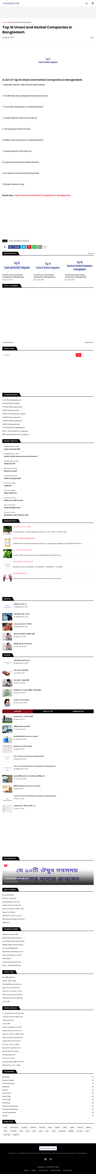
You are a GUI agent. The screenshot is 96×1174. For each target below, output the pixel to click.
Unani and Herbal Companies (19, 22)
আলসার (5, 1127)
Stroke (48, 1116)
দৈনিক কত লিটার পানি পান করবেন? (10, 1051)
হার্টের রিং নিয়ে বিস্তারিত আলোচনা (12, 508)
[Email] (39, 247)
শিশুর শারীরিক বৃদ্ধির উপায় (20, 573)
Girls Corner (48, 1093)
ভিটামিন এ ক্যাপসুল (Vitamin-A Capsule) (15, 431)
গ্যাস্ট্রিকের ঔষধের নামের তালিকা (22, 726)
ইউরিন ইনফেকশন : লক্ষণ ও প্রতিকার (11, 1065)
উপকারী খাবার (33, 1127)
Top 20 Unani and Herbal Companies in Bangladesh (13, 276)
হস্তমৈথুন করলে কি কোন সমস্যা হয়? (23, 644)
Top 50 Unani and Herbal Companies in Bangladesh (42, 195)
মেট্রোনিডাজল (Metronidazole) (12, 421)
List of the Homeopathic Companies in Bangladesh (34, 766)
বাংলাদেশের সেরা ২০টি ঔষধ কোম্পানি (23, 746)
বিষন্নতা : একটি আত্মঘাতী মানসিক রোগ (11, 965)
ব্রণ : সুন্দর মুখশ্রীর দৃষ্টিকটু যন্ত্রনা (10, 948)
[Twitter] (24, 247)
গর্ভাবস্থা (64, 1127)
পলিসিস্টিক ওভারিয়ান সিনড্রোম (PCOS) (12, 945)
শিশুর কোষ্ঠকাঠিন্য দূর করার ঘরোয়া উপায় (11, 984)
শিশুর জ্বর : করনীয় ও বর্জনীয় (9, 981)
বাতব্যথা (40, 1131)
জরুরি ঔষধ (88, 1127)
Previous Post (9, 342)
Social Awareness (48, 1112)
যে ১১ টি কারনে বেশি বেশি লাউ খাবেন (22, 550)
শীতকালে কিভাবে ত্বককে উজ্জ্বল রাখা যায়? (12, 952)
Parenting (48, 1103)
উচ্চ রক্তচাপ (24, 1127)
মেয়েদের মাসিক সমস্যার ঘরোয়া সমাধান (11, 962)
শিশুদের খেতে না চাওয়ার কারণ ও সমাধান (12, 991)
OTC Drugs (48, 1099)
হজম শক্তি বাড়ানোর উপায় (8, 1055)
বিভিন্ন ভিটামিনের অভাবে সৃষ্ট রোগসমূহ (23, 562)
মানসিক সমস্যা (62, 1131)
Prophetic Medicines (48, 1109)
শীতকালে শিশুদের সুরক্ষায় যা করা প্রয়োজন (12, 995)
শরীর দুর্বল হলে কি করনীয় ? (9, 912)
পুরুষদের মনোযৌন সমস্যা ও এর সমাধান (12, 916)
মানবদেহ (53, 1131)
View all (91, 253)
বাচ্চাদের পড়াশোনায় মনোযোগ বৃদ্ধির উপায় (12, 998)
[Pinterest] (29, 247)
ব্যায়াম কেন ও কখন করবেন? (9, 898)
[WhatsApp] (34, 247)
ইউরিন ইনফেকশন (14, 1127)
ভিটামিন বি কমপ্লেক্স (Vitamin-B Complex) (15, 434)
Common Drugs (48, 1083)
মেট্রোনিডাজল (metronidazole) (24, 538)
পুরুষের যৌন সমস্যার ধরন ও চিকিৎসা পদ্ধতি (24, 634)
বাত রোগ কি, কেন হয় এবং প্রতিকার (10, 1044)
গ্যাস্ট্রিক (72, 1127)
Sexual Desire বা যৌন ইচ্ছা (22, 624)
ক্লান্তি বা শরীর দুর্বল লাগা (10, 493)
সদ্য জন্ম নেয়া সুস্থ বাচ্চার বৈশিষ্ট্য (12, 449)
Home (4, 22)
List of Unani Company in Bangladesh (29, 756)
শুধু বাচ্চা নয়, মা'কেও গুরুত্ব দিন (21, 700)
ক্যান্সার (49, 1127)
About (33, 1170)
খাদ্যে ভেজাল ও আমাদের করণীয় (21, 680)
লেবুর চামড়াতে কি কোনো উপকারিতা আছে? (12, 1017)
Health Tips (48, 711)
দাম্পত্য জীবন (13, 1131)
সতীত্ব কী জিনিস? (6, 958)
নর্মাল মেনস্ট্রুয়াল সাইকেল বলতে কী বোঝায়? (13, 941)
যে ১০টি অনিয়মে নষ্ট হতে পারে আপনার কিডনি (13, 1013)
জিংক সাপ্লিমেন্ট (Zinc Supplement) (13, 427)
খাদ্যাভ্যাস (57, 1127)
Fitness (48, 1090)
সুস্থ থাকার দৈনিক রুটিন (8, 895)
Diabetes (48, 1087)
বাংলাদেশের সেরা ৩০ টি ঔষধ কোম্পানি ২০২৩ (25, 806)
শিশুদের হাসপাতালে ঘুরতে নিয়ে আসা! (11, 988)
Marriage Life (78, 711)
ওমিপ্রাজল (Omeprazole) (10, 410)
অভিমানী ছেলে (5, 922)
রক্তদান (87, 1131)
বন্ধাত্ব (33, 1131)
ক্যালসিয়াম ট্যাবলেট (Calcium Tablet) (14, 414)
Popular (17, 711)
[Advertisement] (48, 12)
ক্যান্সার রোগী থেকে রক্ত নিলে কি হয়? (11, 1048)
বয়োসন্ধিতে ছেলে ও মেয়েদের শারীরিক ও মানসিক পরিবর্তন (27, 690)
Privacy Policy (55, 1170)
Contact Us (43, 1170)
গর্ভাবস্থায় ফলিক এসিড (9, 464)
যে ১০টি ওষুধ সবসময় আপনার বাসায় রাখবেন (16, 878)
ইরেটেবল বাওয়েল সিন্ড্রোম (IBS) (12, 478)
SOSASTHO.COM (52, 1167)
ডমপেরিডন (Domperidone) (11, 424)
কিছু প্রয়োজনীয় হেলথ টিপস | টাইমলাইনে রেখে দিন (16, 515)
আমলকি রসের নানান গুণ (8, 1020)
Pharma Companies (48, 1106)
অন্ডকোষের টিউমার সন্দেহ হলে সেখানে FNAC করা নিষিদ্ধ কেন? (29, 776)
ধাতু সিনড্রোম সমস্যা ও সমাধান (21, 614)
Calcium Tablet (48, 1080)
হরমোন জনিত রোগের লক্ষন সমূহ (21, 660)
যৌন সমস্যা (79, 1131)
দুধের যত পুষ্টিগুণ (6, 1001)
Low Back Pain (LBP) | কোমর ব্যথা (13, 1062)
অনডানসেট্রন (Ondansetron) (11, 400)
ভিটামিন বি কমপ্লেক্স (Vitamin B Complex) (27, 786)
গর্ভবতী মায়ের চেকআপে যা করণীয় (10, 934)
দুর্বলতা (21, 1131)
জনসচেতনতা (80, 1127)
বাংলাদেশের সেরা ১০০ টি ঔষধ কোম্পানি (23, 717)
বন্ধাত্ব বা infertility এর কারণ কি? (12, 1027)
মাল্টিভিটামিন (71, 1131)
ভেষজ (47, 1131)
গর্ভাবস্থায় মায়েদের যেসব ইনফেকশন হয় (12, 1031)
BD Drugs (48, 1077)
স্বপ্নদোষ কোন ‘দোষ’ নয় (20, 604)
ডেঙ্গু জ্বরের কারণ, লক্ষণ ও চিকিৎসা (22, 527)
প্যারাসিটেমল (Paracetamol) (11, 417)
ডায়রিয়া (5, 1131)
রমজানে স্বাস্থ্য (7, 1135)
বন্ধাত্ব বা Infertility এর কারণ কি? (12, 955)
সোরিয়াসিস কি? (8, 486)
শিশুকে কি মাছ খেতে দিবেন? (10, 471)
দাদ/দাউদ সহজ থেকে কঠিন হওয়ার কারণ (13, 500)
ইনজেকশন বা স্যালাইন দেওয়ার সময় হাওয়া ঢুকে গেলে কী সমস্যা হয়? (21, 456)
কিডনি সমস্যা (42, 1127)
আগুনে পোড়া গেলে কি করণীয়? (21, 670)
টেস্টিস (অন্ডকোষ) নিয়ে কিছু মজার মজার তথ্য (13, 919)
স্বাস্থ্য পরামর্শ (16, 1135)
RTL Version (67, 1170)
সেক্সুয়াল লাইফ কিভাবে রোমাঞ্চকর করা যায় (12, 1037)
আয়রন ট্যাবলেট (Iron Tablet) (11, 403)
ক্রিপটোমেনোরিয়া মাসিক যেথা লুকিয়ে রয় (12, 938)
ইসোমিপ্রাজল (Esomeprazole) (12, 407)
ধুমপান (27, 1131)
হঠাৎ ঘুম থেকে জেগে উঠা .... (9, 1058)
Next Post (88, 342)
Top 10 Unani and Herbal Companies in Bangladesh (44, 276)
